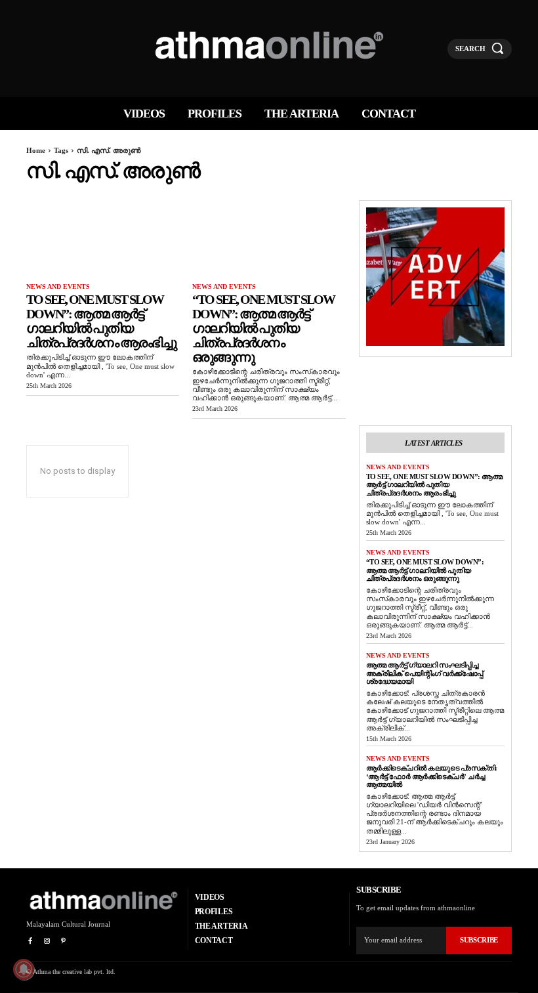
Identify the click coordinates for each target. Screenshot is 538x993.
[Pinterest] (63, 941)
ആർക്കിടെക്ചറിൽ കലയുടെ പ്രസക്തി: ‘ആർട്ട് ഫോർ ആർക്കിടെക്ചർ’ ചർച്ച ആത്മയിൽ (431, 776)
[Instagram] (46, 941)
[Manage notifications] (23, 969)
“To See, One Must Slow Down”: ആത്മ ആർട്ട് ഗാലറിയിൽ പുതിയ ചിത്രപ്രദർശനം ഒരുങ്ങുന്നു (263, 328)
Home (35, 150)
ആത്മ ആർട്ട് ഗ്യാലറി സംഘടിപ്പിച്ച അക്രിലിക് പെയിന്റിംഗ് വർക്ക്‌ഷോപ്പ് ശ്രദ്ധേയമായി (424, 673)
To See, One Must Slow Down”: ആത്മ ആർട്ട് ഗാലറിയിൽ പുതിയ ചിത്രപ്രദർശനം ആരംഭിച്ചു (101, 321)
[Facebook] (30, 941)
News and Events (58, 286)
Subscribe (479, 940)
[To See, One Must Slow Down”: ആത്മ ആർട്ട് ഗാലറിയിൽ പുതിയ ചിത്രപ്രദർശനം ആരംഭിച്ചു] (102, 238)
